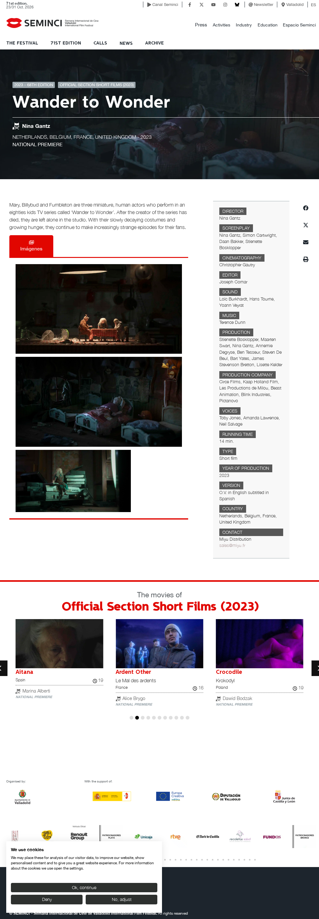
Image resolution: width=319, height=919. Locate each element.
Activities (221, 24)
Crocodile (229, 672)
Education (268, 24)
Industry (244, 24)
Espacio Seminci (299, 24)
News (126, 43)
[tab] (31, 246)
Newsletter (263, 4)
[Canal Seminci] (149, 4)
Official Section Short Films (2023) (97, 84)
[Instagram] (225, 4)
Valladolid (295, 4)
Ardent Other (133, 672)
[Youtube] (213, 4)
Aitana (24, 672)
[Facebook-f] (189, 4)
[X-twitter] (201, 4)
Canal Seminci (165, 4)
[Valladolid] (283, 4)
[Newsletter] (251, 4)
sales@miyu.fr (232, 545)
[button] (201, 25)
